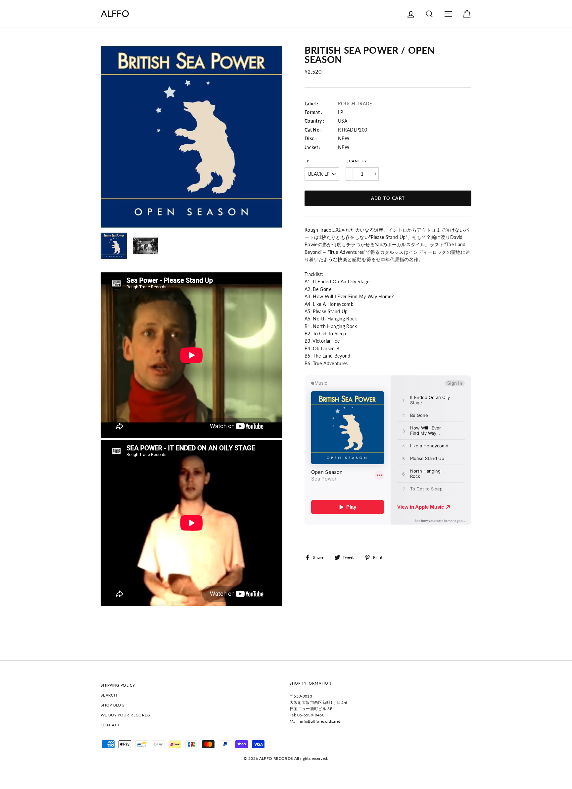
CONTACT (110, 724)
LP (307, 161)
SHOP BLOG (112, 705)
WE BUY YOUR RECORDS (125, 714)
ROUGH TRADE (355, 103)
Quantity (356, 161)
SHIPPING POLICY (118, 685)
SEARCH (109, 695)
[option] (191, 137)
